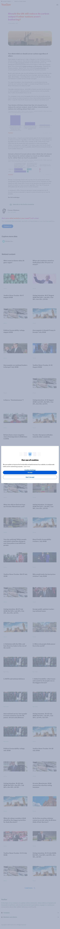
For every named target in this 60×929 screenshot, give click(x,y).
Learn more (27, 466)
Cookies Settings (30, 470)
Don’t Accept (30, 477)
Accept (30, 472)
